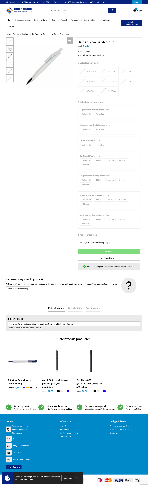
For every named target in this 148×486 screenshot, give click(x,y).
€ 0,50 (81, 391)
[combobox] (78, 10)
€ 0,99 (47, 391)
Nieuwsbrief (64, 429)
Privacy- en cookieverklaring (121, 429)
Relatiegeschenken (20, 34)
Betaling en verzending (69, 433)
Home (8, 34)
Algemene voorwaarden (119, 426)
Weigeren (78, 478)
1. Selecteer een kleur (88, 62)
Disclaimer (114, 433)
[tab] (56, 308)
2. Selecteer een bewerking (91, 101)
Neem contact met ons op (18, 288)
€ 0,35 (13, 387)
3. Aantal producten (87, 234)
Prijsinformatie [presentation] (56, 308)
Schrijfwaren (35, 34)
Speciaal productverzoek (132, 23)
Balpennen (47, 34)
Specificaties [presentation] (93, 308)
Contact (137, 2)
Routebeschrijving (67, 436)
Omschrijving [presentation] (75, 308)
